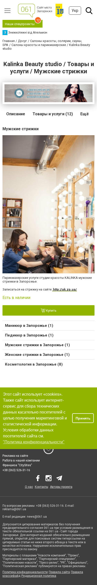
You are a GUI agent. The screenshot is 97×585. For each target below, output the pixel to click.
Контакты (41, 487)
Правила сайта (59, 572)
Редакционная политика (38, 576)
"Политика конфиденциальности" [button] (33, 442)
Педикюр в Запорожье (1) (29, 335)
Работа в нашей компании (21, 460)
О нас (29, 487)
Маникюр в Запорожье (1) (29, 325)
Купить (50, 310)
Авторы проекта (61, 487)
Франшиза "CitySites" (17, 465)
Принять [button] (83, 418)
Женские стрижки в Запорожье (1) (37, 354)
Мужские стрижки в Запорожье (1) (37, 345)
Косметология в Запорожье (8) (34, 364)
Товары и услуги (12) (53, 114)
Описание (15, 114)
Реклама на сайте (15, 456)
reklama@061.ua (14, 509)
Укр (75, 10)
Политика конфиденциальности (25, 572)
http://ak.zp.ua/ (64, 289)
